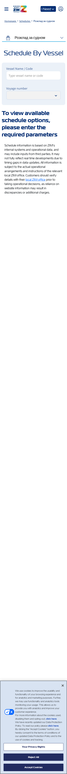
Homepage (10, 21)
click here (51, 718)
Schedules (25, 21)
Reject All (33, 757)
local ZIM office (35, 180)
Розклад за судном (29, 37)
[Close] (63, 685)
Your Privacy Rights (33, 746)
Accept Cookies (33, 767)
